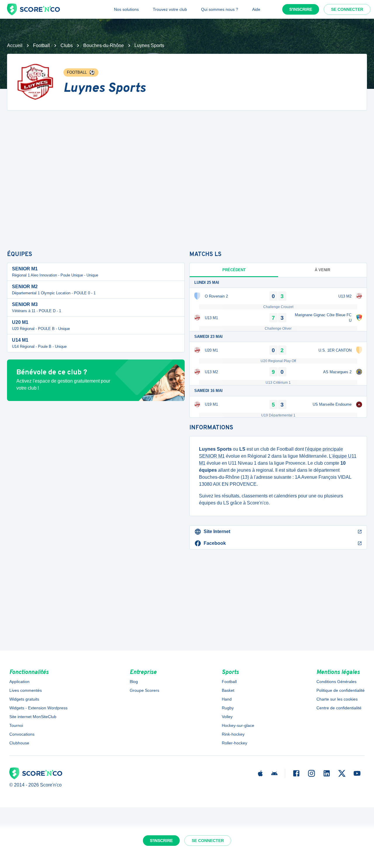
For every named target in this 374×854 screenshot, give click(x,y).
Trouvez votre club (170, 9)
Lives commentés (25, 690)
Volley (227, 716)
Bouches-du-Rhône (103, 45)
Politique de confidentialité (340, 690)
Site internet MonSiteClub (32, 716)
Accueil (14, 45)
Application (19, 681)
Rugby (228, 708)
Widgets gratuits (24, 699)
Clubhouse (19, 743)
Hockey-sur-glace (238, 725)
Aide (256, 9)
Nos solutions (126, 9)
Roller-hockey (234, 743)
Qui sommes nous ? (219, 9)
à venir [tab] (322, 270)
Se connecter (347, 9)
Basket (228, 690)
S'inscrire (300, 9)
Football (41, 45)
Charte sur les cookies (337, 699)
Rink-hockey (233, 734)
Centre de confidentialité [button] (338, 708)
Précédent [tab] (234, 270)
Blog (134, 681)
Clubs (66, 45)
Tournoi (16, 725)
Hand (227, 699)
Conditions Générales (336, 681)
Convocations (21, 734)
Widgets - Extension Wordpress (38, 708)
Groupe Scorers (144, 690)
